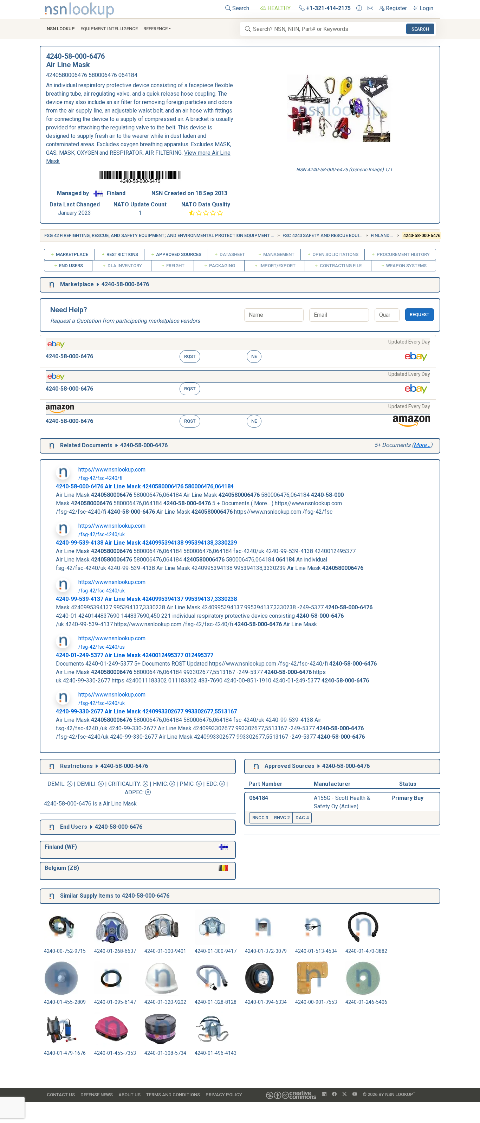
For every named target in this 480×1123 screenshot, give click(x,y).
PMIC (187, 784)
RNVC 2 (282, 817)
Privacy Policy (224, 1094)
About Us (129, 1094)
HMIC (160, 784)
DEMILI (86, 784)
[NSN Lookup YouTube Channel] (355, 1094)
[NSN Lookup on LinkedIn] (324, 1094)
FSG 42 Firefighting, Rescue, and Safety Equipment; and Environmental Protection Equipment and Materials (175, 235)
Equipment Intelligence (109, 28)
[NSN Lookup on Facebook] (334, 1094)
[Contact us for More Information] (359, 8)
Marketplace (71, 254)
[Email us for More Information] (370, 8)
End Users (70, 265)
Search (240, 8)
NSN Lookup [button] (61, 28)
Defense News (96, 1094)
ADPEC (134, 792)
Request (419, 314)
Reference (155, 28)
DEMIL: (57, 784)
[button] (238, 351)
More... (422, 445)
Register (395, 8)
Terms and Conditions (173, 1094)
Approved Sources (178, 254)
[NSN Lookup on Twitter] (344, 1094)
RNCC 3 (260, 817)
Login (425, 8)
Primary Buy (407, 798)
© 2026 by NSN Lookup (389, 1094)
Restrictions (121, 254)
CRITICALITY (124, 784)
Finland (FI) (384, 235)
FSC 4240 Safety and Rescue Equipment (329, 235)
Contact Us (61, 1094)
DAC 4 (302, 817)
